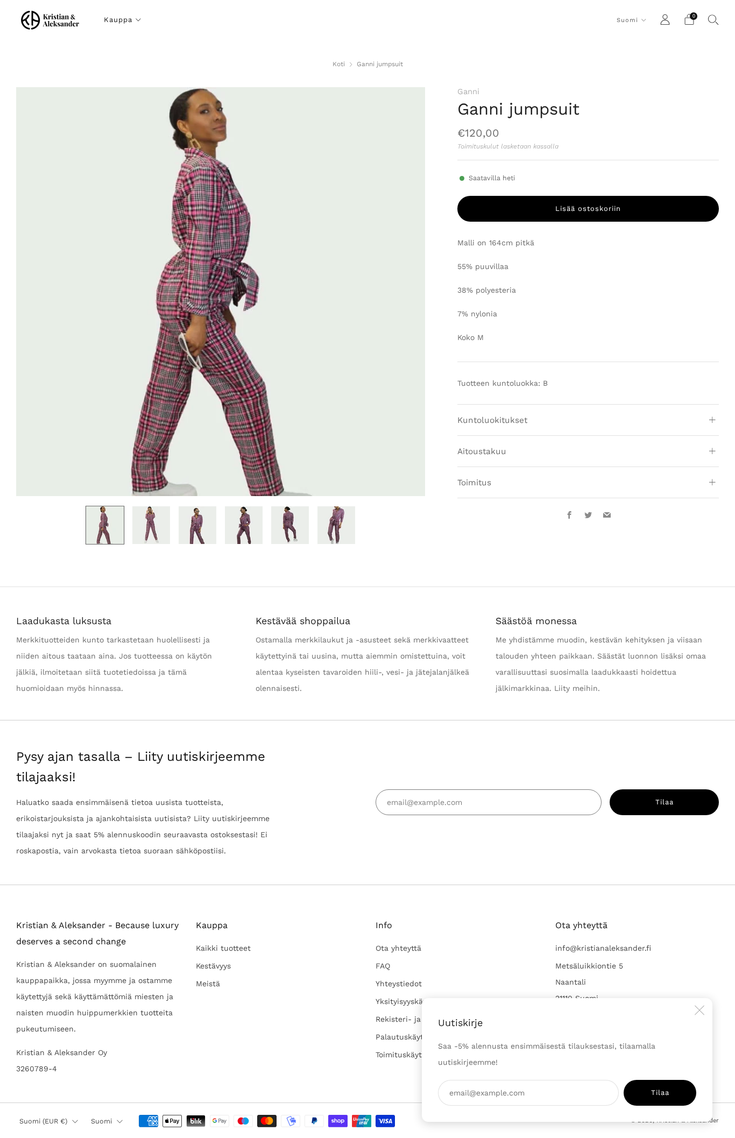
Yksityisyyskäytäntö (411, 1001)
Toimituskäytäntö (407, 1054)
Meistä (208, 983)
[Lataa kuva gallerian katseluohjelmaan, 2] (151, 525)
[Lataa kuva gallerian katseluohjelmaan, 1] (105, 525)
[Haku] (713, 19)
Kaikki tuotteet (223, 948)
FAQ (383, 966)
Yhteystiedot (399, 983)
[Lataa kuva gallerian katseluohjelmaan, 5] (290, 525)
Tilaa (660, 1092)
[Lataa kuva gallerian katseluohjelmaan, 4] (243, 525)
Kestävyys (213, 966)
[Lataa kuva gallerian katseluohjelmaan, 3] (197, 525)
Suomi (627, 20)
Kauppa (118, 20)
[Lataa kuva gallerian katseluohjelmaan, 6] (336, 525)
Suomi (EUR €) (43, 1121)
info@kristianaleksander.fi (603, 948)
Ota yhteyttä (398, 948)
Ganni (468, 91)
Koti (339, 64)
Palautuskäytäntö (408, 1037)
